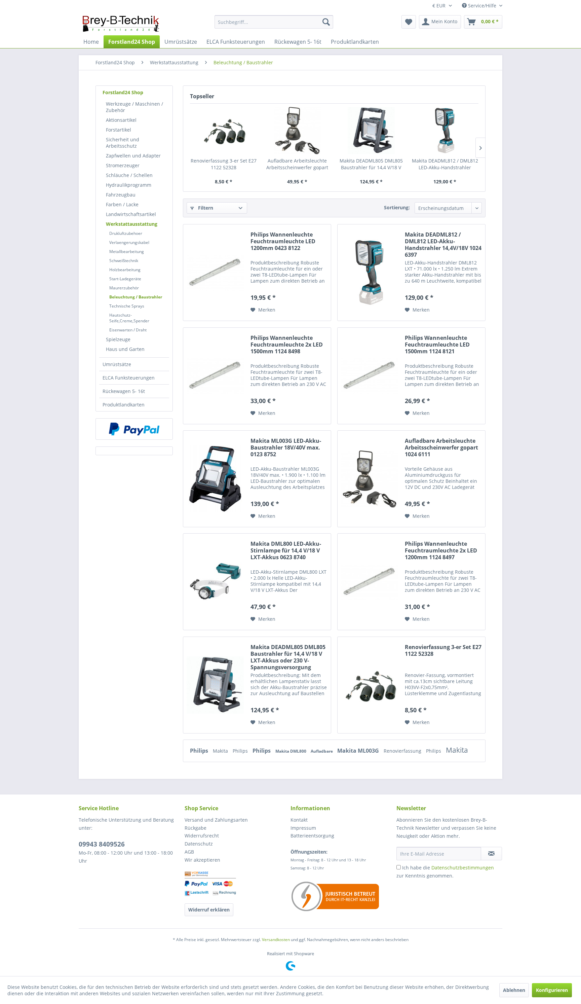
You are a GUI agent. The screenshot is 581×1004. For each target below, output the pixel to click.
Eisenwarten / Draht (128, 330)
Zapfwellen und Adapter (133, 155)
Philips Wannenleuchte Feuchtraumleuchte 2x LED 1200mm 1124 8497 (441, 550)
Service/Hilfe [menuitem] (482, 5)
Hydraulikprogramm (128, 185)
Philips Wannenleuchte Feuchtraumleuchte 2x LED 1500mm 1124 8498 (286, 344)
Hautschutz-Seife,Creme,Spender (129, 318)
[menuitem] (274, 22)
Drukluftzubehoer (125, 233)
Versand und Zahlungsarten (216, 820)
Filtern (205, 208)
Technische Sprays (126, 306)
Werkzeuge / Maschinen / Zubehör (134, 107)
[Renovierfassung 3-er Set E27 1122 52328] (223, 130)
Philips (199, 750)
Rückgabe (195, 828)
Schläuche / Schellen (129, 175)
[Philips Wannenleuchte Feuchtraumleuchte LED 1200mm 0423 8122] (215, 272)
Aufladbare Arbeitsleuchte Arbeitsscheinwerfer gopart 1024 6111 (297, 164)
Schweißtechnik (123, 260)
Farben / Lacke (122, 204)
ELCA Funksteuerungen (129, 377)
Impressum (303, 828)
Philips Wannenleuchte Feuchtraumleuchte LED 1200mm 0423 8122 (282, 241)
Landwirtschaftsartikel (131, 214)
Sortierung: (397, 207)
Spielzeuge (118, 339)
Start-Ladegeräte (125, 279)
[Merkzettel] (408, 22)
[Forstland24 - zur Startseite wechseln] (121, 23)
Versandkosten (276, 939)
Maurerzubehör (124, 288)
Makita (221, 751)
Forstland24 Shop (123, 92)
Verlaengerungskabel (129, 242)
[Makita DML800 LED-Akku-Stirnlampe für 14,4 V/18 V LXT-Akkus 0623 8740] (215, 581)
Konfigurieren (552, 990)
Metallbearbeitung (126, 251)
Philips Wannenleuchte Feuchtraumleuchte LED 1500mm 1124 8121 (437, 344)
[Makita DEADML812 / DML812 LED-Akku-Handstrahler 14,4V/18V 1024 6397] (445, 130)
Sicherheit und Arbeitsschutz (122, 142)
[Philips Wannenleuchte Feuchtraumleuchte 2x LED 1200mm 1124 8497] (369, 581)
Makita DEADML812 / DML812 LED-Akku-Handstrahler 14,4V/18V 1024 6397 (445, 164)
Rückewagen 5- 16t (124, 391)
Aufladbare (322, 751)
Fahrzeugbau (120, 194)
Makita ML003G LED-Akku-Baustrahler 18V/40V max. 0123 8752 (285, 447)
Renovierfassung (403, 751)
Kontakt (299, 820)
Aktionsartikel (121, 120)
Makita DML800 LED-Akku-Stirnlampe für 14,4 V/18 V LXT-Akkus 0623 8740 (285, 550)
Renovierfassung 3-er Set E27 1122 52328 (224, 164)
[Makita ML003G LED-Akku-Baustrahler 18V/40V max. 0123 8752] (215, 478)
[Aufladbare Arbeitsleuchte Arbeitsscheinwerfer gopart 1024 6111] (297, 130)
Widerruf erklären (209, 909)
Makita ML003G (358, 750)
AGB (189, 852)
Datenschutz (199, 843)
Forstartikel (118, 130)
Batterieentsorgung (312, 835)
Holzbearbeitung (125, 270)
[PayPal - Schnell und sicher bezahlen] (134, 429)
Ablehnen (514, 990)
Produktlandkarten (124, 404)
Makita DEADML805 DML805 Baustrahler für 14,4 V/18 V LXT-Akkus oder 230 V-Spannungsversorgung (371, 164)
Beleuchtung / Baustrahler (135, 297)
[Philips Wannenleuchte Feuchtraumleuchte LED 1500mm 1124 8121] (369, 375)
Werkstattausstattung (131, 224)
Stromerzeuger (123, 165)
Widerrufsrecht (202, 835)
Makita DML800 (291, 751)
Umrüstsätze (117, 364)
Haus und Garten (125, 349)
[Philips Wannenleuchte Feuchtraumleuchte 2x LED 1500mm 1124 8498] (215, 375)
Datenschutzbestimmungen (462, 867)
